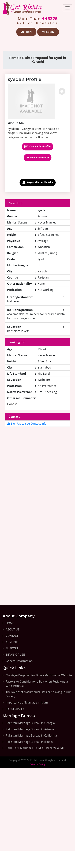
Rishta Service (15, 709)
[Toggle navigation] (67, 7)
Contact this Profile (40, 146)
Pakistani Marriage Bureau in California (31, 735)
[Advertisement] (37, 473)
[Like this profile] (61, 91)
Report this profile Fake (40, 182)
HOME (10, 623)
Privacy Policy (37, 764)
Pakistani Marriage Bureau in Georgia (30, 723)
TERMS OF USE (15, 655)
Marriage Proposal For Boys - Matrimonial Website (39, 675)
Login (50, 32)
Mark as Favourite (39, 157)
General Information (19, 661)
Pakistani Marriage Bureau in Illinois (29, 742)
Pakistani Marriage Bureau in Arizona (30, 729)
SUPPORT (12, 648)
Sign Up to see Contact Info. (28, 424)
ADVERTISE (13, 642)
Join (28, 32)
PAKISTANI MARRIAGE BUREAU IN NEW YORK (35, 748)
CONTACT (12, 636)
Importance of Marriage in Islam (27, 702)
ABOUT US (12, 629)
